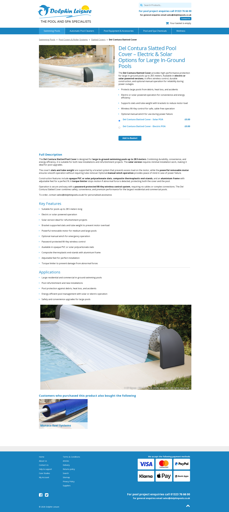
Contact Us (185, 18)
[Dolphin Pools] (64, 14)
